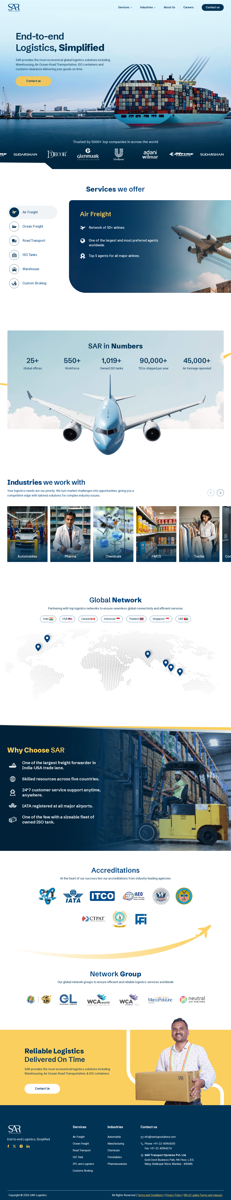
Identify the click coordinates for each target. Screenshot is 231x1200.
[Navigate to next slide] (220, 492)
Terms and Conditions (150, 1195)
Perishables (115, 1157)
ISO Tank (78, 1157)
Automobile (114, 1137)
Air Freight (79, 1137)
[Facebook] (8, 1146)
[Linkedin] (28, 1146)
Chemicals (114, 1150)
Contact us (33, 81)
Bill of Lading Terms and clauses (203, 1195)
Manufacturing (116, 1144)
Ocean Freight (81, 1144)
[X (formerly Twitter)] (14, 1146)
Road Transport (82, 1150)
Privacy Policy (173, 1195)
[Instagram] (21, 1146)
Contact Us (42, 1088)
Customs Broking (83, 1171)
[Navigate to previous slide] (211, 492)
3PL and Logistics (83, 1164)
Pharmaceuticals (117, 1164)
